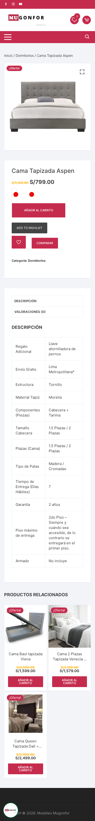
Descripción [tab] (25, 301)
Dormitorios (25, 55)
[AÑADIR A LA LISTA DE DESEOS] (19, 242)
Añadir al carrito (38, 210)
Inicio (8, 55)
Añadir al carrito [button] (25, 681)
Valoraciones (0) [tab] (30, 312)
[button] (82, 72)
